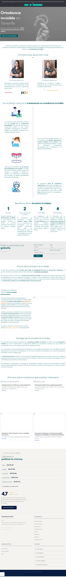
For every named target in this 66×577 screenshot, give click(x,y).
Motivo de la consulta (55, 250)
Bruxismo (36, 531)
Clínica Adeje (39, 549)
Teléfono (36, 250)
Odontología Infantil (38, 529)
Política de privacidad (6, 574)
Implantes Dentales (38, 521)
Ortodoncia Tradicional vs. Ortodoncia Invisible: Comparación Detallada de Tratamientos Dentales (49, 434)
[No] (64, 3)
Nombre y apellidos (38, 244)
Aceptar (26, 4)
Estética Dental (37, 526)
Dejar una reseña (8, 507)
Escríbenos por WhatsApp (10, 486)
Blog (2, 553)
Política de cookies (15, 574)
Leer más (4, 390)
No (30, 4)
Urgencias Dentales (38, 539)
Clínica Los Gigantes (41, 560)
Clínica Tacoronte (40, 556)
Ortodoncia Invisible (38, 524)
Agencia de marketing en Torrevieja (35, 571)
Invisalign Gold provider (53, 90)
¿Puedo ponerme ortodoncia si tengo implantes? (16, 385)
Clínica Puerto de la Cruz (42, 564)
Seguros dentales (5, 551)
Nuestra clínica (5, 548)
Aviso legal (21, 574)
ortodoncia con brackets (41, 272)
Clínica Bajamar (40, 553)
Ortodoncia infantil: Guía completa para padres (48, 385)
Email (51, 244)
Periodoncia (36, 534)
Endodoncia (36, 537)
